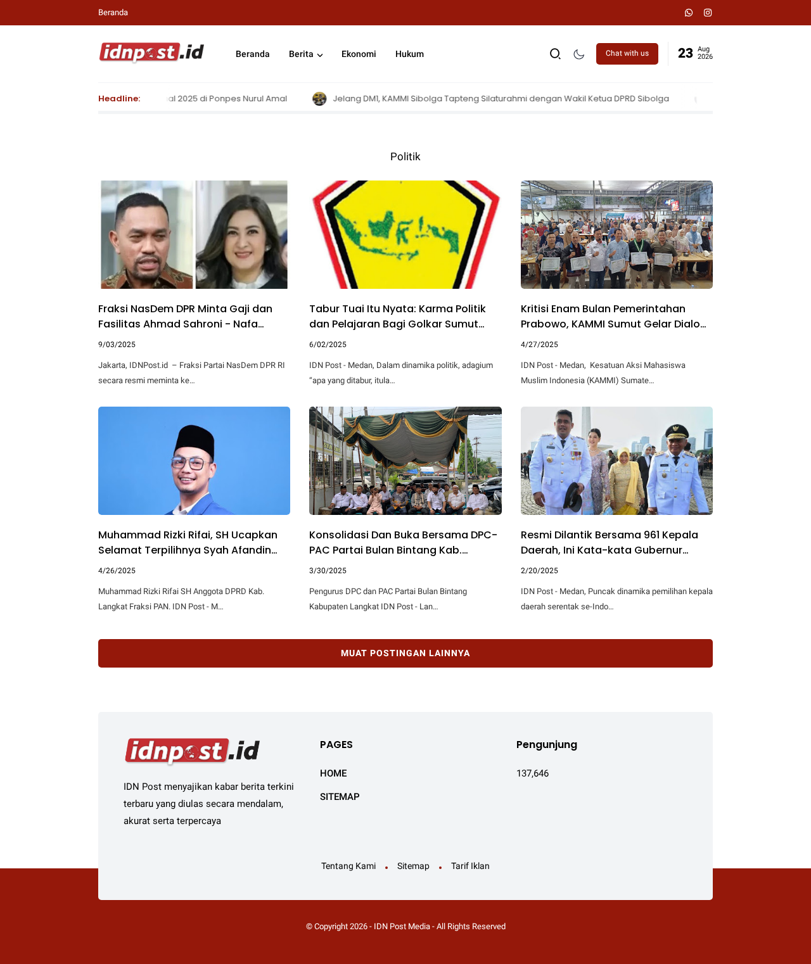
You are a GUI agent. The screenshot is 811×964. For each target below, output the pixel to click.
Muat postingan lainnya (405, 653)
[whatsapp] (689, 13)
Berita (301, 54)
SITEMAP (340, 796)
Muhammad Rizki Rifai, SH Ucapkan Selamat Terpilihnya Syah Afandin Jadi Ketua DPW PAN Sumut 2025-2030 (188, 543)
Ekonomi (359, 54)
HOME (333, 773)
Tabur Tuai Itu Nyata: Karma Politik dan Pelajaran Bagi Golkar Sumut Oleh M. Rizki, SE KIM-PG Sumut (397, 316)
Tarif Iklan (470, 866)
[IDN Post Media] (151, 52)
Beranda (113, 12)
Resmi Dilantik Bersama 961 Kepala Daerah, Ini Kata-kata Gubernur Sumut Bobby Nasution (609, 543)
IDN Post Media (402, 926)
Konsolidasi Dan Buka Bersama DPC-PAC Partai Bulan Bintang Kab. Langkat (403, 543)
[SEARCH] (555, 53)
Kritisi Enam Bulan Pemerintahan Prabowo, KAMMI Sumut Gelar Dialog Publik (614, 316)
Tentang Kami (348, 866)
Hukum (409, 54)
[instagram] (708, 13)
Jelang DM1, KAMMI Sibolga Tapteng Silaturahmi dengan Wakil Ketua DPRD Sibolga (470, 98)
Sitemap (413, 866)
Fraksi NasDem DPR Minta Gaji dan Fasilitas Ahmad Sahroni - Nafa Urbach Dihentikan (185, 316)
